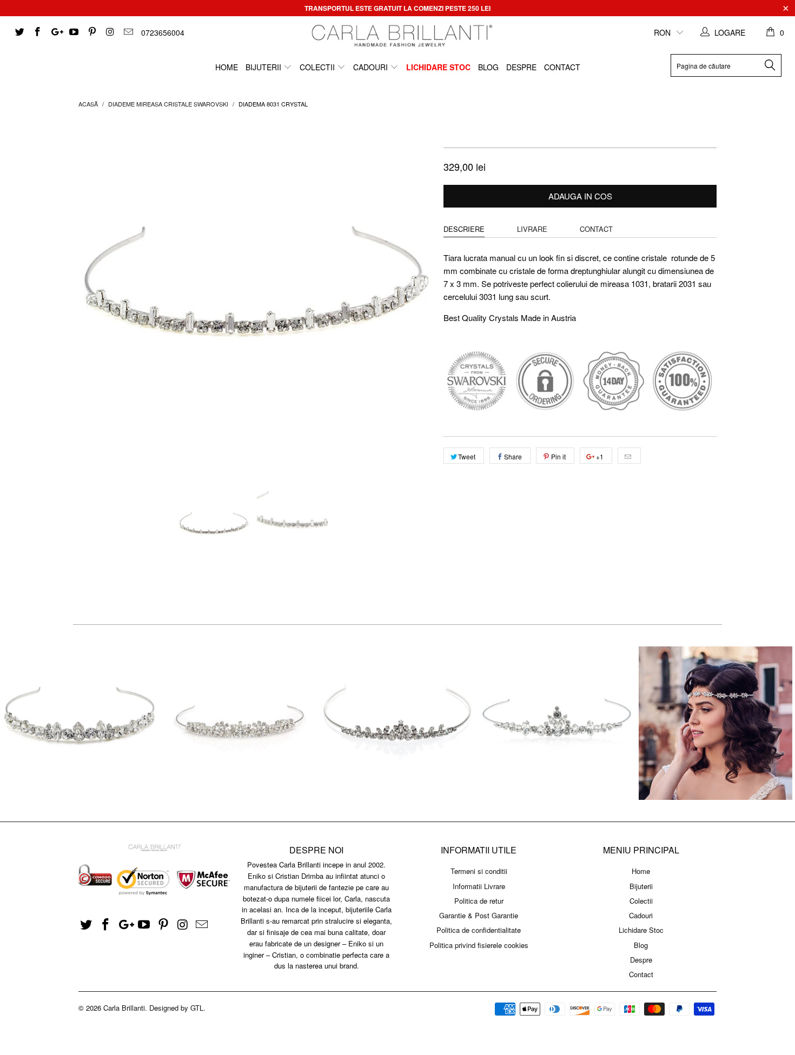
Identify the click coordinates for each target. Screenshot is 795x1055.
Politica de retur (479, 901)
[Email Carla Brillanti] (127, 32)
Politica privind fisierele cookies (478, 945)
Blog (488, 67)
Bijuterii (264, 67)
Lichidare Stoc (438, 67)
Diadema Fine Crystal (397, 723)
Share (513, 456)
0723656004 (162, 32)
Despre (521, 67)
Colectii (318, 67)
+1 (599, 456)
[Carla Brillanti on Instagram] (109, 32)
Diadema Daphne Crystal (238, 723)
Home (226, 67)
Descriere (464, 229)
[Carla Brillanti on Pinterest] (91, 32)
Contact (562, 67)
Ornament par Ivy (715, 723)
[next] (413, 298)
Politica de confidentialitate (478, 930)
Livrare (532, 229)
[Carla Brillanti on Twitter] (19, 32)
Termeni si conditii (479, 871)
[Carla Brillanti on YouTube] (73, 32)
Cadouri (371, 67)
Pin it (558, 456)
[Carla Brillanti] (400, 36)
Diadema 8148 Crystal (556, 723)
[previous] (97, 298)
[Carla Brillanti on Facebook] (37, 32)
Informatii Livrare (479, 886)
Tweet (466, 456)
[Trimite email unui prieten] (629, 456)
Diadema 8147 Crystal (79, 723)
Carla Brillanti (124, 1008)
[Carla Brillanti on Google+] (55, 32)
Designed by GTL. (177, 1008)
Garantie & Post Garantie (478, 915)
